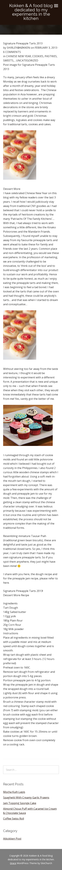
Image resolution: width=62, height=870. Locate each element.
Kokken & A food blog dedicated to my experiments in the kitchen (31, 12)
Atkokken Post (12, 838)
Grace (13, 863)
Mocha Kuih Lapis (14, 792)
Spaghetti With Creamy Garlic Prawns (26, 797)
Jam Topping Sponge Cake (19, 803)
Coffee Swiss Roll (13, 818)
